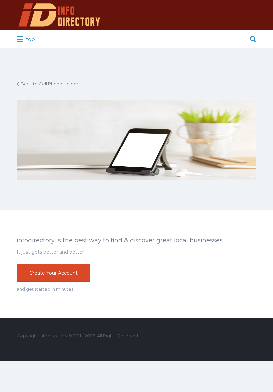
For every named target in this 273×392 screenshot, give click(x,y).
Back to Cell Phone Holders (50, 83)
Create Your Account (53, 273)
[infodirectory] (59, 15)
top (30, 39)
